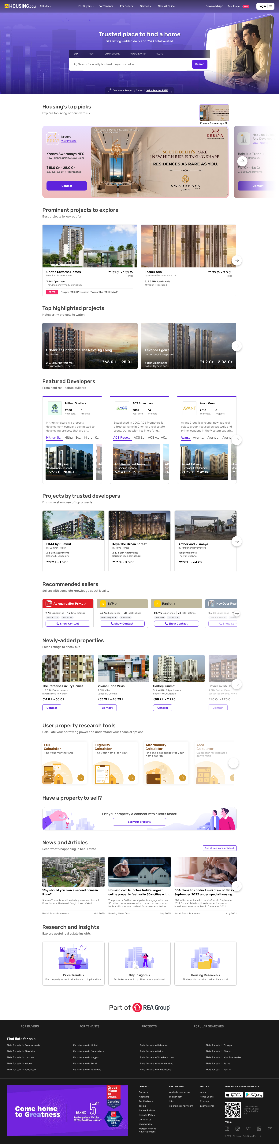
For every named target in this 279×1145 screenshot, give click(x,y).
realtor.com (175, 1096)
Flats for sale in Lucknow (21, 1057)
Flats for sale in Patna (218, 1063)
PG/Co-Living (138, 53)
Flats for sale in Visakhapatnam (157, 1057)
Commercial (112, 53)
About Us (144, 1096)
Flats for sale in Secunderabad (156, 1063)
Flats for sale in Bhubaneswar (156, 1069)
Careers (143, 1092)
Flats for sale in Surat (85, 1063)
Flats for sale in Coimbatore (88, 1051)
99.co (172, 1101)
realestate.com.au (179, 1092)
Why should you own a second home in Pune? (70, 892)
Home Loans (207, 1096)
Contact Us (145, 1119)
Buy (76, 53)
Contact (66, 185)
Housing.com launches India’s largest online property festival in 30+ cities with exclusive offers (138, 892)
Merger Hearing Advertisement (147, 1130)
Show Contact (69, 623)
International (207, 1106)
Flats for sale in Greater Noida (23, 1045)
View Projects (68, 140)
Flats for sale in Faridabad (21, 1069)
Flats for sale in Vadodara (87, 1069)
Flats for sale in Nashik (218, 1069)
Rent (92, 53)
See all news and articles (219, 848)
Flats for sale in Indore (19, 1063)
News (203, 1092)
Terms (142, 1106)
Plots (159, 53)
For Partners (146, 1101)
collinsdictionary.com (181, 1106)
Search (199, 64)
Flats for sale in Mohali (85, 1045)
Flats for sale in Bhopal (218, 1051)
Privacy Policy (147, 1115)
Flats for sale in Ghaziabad (21, 1051)
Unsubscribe (146, 1124)
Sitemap (204, 1101)
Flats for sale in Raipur (152, 1051)
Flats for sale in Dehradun (154, 1045)
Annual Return (147, 1110)
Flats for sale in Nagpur (86, 1057)
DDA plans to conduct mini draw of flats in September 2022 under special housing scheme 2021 (205, 892)
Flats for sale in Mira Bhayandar (223, 1057)
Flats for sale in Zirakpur (219, 1045)
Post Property (238, 6)
